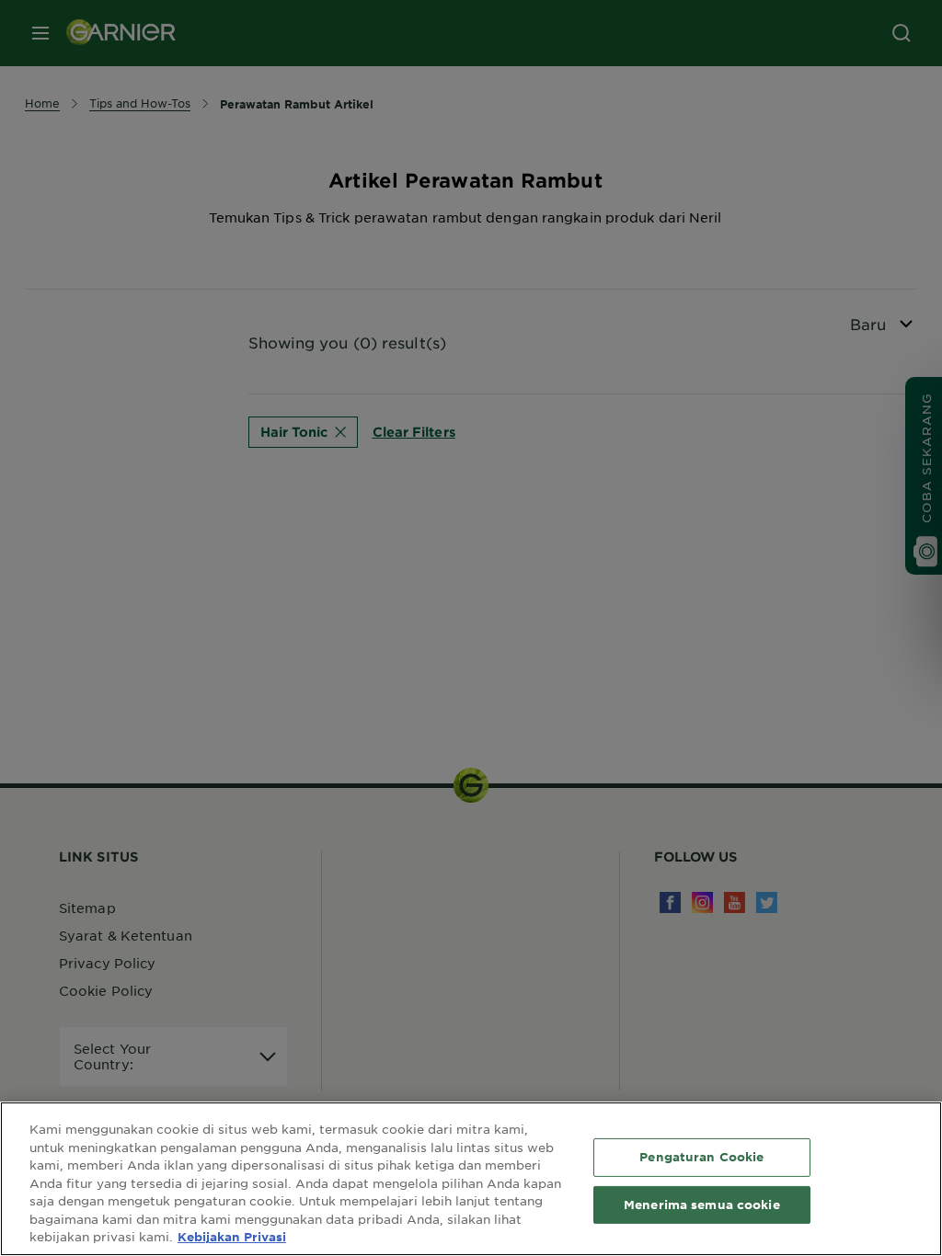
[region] (471, 1179)
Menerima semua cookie (702, 1204)
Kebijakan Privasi (232, 1236)
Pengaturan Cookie (701, 1156)
